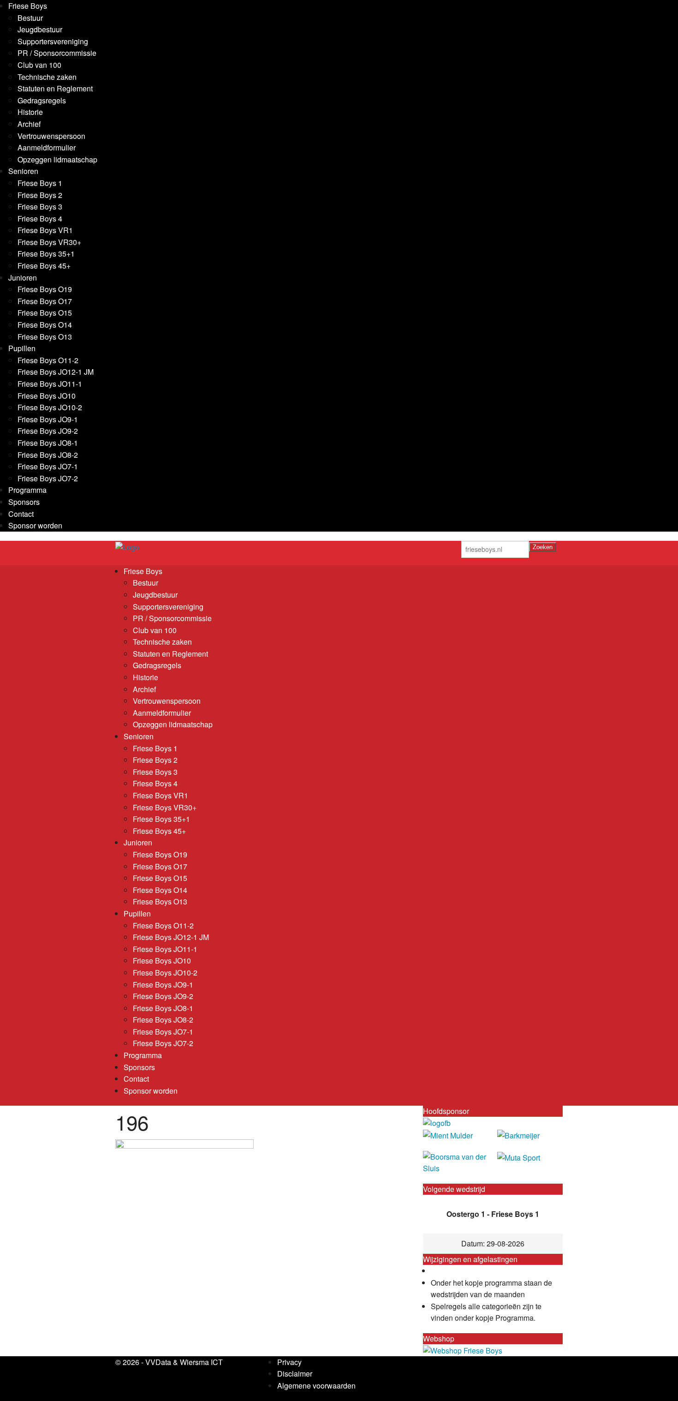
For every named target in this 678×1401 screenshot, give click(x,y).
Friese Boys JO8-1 (48, 442)
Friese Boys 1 (40, 183)
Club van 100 (39, 65)
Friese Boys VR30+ (49, 242)
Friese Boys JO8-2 (48, 454)
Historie (30, 112)
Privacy (289, 1362)
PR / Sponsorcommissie (57, 53)
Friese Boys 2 (40, 195)
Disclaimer (294, 1373)
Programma (27, 490)
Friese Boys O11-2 (48, 360)
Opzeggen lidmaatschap (57, 159)
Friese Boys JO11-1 (50, 383)
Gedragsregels (42, 100)
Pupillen (22, 348)
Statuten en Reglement (55, 88)
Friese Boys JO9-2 (48, 430)
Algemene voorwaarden (316, 1385)
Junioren (22, 277)
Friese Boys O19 (45, 289)
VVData (158, 1362)
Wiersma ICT (201, 1362)
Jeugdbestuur (40, 29)
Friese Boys (27, 5)
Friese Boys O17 (45, 301)
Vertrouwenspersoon (51, 136)
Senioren (23, 171)
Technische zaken (47, 77)
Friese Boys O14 (45, 324)
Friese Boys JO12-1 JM (56, 371)
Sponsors (24, 502)
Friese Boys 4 (40, 218)
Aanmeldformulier (47, 147)
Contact (21, 514)
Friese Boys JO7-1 (48, 466)
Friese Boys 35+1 (46, 253)
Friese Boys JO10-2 (50, 407)
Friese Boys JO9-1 (48, 419)
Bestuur (30, 17)
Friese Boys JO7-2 (48, 478)
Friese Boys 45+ (44, 265)
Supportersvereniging (53, 41)
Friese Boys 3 (40, 206)
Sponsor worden (35, 525)
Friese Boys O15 (45, 312)
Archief (29, 124)
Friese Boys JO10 (47, 395)
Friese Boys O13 (45, 336)
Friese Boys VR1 (45, 230)
